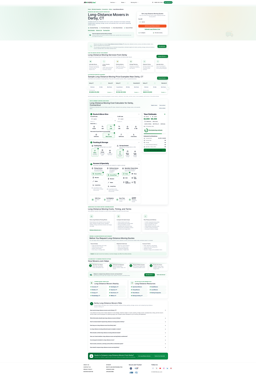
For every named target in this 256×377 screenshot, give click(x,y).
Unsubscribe (110, 371)
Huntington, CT (114, 286)
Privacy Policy (87, 369)
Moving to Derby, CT (138, 295)
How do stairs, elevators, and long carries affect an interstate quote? (128, 343)
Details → (109, 92)
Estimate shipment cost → (95, 230)
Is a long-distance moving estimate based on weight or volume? (128, 329)
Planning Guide (106, 30)
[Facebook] (153, 368)
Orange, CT (95, 292)
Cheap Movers (136, 289)
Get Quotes (168, 2)
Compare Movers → (162, 56)
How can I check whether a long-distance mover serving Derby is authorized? (128, 336)
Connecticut (105, 9)
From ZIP (140, 19)
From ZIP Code (93, 116)
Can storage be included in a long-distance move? (128, 340)
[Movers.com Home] (89, 2)
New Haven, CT (114, 292)
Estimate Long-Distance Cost (152, 29)
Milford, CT (113, 295)
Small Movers (154, 286)
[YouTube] (160, 368)
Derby (110, 9)
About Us (86, 364)
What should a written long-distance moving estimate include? (128, 332)
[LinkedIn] (167, 368)
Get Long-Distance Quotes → (144, 356)
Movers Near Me (88, 371)
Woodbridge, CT (96, 295)
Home (89, 9)
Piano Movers (136, 292)
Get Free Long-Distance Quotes (152, 26)
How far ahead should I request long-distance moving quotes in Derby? (128, 321)
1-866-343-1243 (158, 2)
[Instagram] (163, 368)
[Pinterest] (171, 368)
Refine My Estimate (161, 274)
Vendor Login (110, 369)
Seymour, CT (114, 289)
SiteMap (108, 364)
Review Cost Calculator (160, 356)
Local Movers (154, 289)
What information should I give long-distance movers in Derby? (128, 318)
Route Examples (91, 30)
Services (112, 2)
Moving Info (134, 2)
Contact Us (87, 367)
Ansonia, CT (95, 286)
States (122, 2)
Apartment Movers (137, 286)
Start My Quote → (150, 274)
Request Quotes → (162, 78)
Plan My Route (162, 46)
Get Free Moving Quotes (155, 150)
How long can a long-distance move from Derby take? (128, 325)
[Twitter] (156, 368)
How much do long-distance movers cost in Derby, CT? (128, 310)
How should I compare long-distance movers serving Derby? (128, 347)
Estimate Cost (99, 30)
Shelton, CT (95, 289)
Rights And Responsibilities (114, 367)
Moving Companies (96, 9)
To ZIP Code (120, 116)
